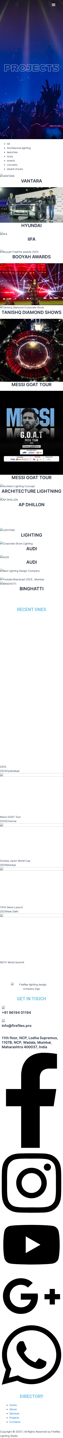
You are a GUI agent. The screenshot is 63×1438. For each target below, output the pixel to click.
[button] (54, 5)
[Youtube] (31, 1270)
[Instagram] (31, 1216)
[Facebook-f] (31, 1147)
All (8, 143)
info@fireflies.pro (16, 1026)
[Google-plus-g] (31, 1319)
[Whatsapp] (31, 1388)
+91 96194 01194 (16, 1012)
